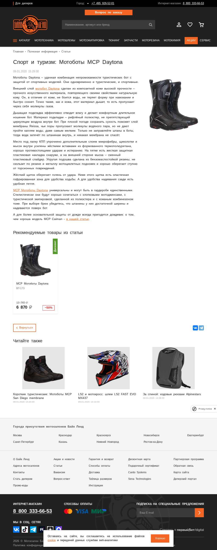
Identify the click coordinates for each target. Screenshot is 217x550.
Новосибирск (151, 435)
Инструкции (96, 485)
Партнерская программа (189, 459)
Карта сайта (181, 472)
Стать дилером (22, 479)
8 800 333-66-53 (193, 3)
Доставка (94, 472)
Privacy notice (205, 409)
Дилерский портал (185, 479)
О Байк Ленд (21, 459)
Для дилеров (24, 3)
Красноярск (104, 435)
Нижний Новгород (108, 442)
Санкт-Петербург (23, 442)
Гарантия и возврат (101, 459)
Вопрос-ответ (62, 479)
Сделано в (168, 529)
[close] (215, 409)
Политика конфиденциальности (33, 545)
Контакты (19, 472)
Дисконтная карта (139, 459)
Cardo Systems (137, 472)
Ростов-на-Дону (153, 442)
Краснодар (65, 435)
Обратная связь (183, 466)
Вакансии (59, 472)
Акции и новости (64, 459)
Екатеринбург (195, 435)
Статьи (58, 466)
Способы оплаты (99, 466)
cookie (52, 540)
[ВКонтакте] (195, 327)
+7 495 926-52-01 (103, 3)
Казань (63, 442)
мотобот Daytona (47, 88)
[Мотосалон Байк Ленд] (30, 24)
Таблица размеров (100, 479)
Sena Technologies (139, 479)
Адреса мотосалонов (26, 466)
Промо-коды (20, 485)
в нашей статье (77, 219)
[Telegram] (201, 327)
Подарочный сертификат (143, 466)
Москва (17, 435)
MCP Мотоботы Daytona (30, 190)
